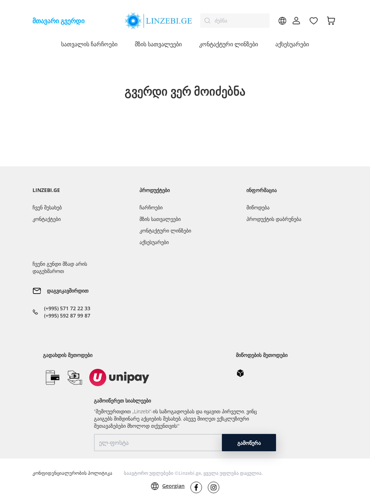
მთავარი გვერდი (59, 20)
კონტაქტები (47, 219)
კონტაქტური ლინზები (165, 230)
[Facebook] (196, 487)
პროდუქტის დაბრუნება (273, 219)
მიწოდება (258, 207)
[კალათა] (330, 20)
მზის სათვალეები (160, 219)
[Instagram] (213, 487)
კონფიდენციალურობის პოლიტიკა (72, 473)
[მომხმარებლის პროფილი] (296, 20)
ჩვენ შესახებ (47, 207)
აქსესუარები (292, 44)
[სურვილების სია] (313, 20)
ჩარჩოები (151, 207)
